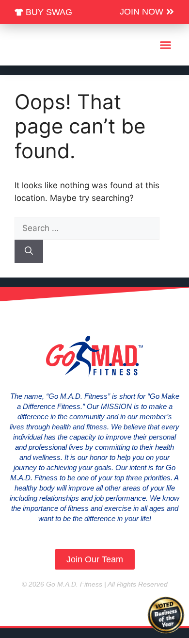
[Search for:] (87, 228)
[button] (166, 45)
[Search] (29, 251)
